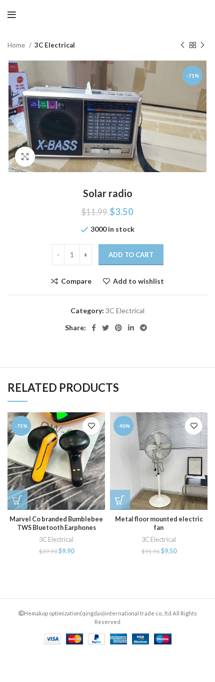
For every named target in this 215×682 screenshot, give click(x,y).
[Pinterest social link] (118, 327)
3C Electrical (54, 45)
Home (17, 45)
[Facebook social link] (93, 327)
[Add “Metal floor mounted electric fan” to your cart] (120, 500)
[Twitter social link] (105, 327)
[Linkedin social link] (131, 327)
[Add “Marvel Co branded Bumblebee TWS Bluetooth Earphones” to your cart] (18, 500)
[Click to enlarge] (25, 157)
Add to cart (131, 255)
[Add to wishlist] (91, 426)
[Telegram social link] (143, 327)
